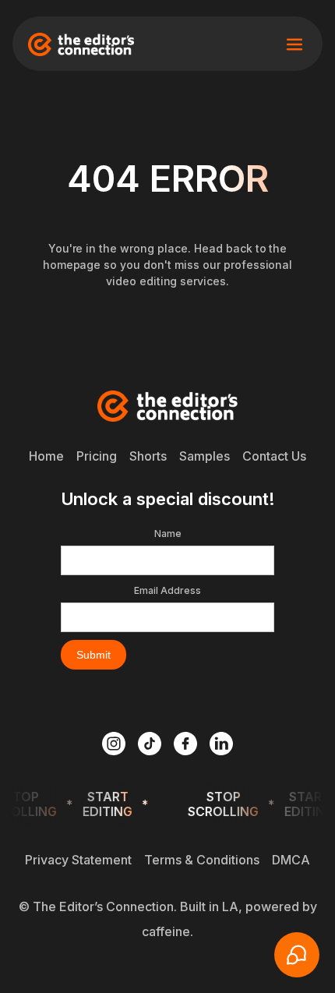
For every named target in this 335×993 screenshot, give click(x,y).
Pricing (96, 456)
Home (46, 456)
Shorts (148, 456)
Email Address (167, 590)
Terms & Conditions (201, 860)
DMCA (291, 860)
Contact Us (274, 456)
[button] (294, 44)
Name (168, 533)
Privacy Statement (78, 860)
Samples (204, 456)
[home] (81, 44)
